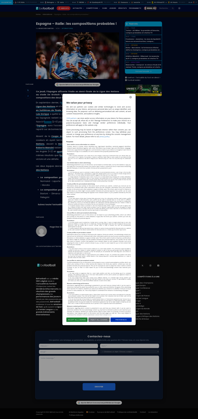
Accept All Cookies (77, 320)
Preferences (121, 320)
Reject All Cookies (99, 320)
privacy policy (104, 136)
